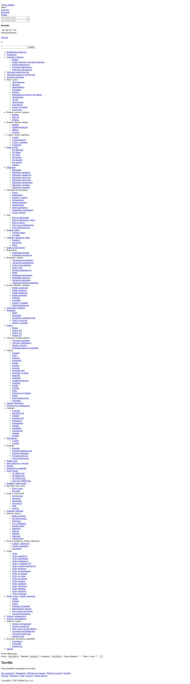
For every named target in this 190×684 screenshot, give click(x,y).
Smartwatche (18, 205)
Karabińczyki (18, 413)
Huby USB (17, 267)
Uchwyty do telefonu (21, 265)
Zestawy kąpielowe (20, 626)
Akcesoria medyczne (21, 634)
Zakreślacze (17, 105)
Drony (15, 192)
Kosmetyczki (18, 418)
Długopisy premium (21, 185)
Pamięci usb (12, 461)
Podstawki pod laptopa (22, 275)
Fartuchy (16, 358)
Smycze (15, 117)
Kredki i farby (18, 526)
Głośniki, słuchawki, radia (18, 237)
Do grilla (16, 155)
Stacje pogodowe (19, 207)
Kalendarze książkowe (17, 52)
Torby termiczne (19, 593)
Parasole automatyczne (22, 451)
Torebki (15, 425)
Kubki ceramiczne (20, 288)
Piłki (14, 506)
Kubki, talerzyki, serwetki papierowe (28, 62)
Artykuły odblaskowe (21, 343)
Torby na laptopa (19, 573)
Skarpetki (16, 400)
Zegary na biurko (19, 107)
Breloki (15, 115)
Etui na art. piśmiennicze (23, 225)
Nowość (4, 676)
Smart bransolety (19, 202)
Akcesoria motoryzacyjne (18, 72)
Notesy (10, 325)
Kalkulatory (17, 195)
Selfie (14, 273)
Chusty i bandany (20, 142)
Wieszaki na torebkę (21, 606)
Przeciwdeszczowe (20, 398)
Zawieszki (16, 548)
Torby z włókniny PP (21, 563)
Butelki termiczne (20, 127)
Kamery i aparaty (19, 197)
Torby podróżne (19, 583)
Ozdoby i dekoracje (20, 543)
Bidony (15, 130)
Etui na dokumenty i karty (23, 220)
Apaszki (15, 353)
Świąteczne (12, 54)
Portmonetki (17, 423)
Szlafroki (16, 383)
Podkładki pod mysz (21, 278)
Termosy (16, 132)
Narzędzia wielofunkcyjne (23, 318)
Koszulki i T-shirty (20, 373)
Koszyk (4, 37)
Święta (4, 15)
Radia (14, 245)
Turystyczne (17, 496)
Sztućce (15, 165)
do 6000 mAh (18, 476)
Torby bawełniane (20, 558)
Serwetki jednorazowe (22, 67)
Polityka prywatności (36, 673)
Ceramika (16, 300)
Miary (15, 313)
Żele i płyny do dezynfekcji (24, 629)
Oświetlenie (12, 438)
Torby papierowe (19, 556)
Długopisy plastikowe (21, 175)
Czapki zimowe (19, 140)
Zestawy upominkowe (16, 619)
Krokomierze (18, 200)
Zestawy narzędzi (20, 323)
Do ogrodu (17, 162)
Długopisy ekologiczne (22, 182)
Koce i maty (17, 488)
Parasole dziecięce (20, 456)
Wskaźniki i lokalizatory (23, 210)
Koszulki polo (18, 370)
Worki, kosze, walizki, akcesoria (21, 596)
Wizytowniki (18, 102)
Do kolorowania (19, 518)
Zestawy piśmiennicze (16, 616)
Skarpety (16, 375)
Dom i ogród (12, 147)
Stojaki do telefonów (21, 280)
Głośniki (16, 240)
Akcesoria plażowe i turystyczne (21, 74)
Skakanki (16, 536)
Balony (15, 59)
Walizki (15, 601)
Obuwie (15, 388)
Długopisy (11, 167)
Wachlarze (16, 428)
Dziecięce (16, 521)
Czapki (15, 137)
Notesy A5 (17, 333)
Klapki (15, 363)
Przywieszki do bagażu (22, 611)
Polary (15, 395)
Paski (14, 390)
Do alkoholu (17, 150)
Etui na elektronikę (20, 217)
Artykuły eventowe (15, 57)
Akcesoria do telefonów (22, 260)
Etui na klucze (18, 222)
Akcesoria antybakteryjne (23, 631)
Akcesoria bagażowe (21, 614)
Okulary (15, 415)
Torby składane (19, 588)
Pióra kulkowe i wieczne (17, 463)
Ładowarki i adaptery (16, 308)
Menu (3, 7)
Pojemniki (16, 644)
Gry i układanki (19, 523)
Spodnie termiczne (20, 380)
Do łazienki (17, 160)
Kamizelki (16, 360)
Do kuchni (17, 157)
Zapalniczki (17, 430)
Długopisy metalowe (21, 172)
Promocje (5, 12)
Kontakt (67, 673)
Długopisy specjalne (21, 187)
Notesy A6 (17, 330)
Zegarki (15, 433)
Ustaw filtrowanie (9, 653)
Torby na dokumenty (21, 571)
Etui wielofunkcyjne (21, 227)
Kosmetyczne (18, 636)
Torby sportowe (19, 591)
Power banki (12, 471)
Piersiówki (17, 420)
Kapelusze (16, 145)
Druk (22, 676)
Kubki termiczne (19, 295)
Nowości (5, 10)
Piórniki (15, 533)
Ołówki (15, 92)
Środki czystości (19, 345)
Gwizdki (16, 235)
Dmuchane (17, 501)
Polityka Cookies (54, 673)
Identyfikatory (18, 87)
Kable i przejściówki (16, 247)
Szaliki (15, 385)
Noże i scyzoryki (19, 320)
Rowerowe (17, 503)
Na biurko (16, 89)
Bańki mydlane (19, 516)
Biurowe (16, 84)
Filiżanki (16, 298)
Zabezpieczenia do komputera (25, 283)
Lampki (15, 443)
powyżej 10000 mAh (21, 481)
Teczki (15, 99)
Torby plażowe (18, 581)
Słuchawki (17, 242)
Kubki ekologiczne (20, 305)
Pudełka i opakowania (16, 483)
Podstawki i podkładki (16, 468)
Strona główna (40, 676)
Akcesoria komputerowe (23, 262)
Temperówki (17, 97)
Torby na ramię (19, 576)
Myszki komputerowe (21, 270)
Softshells (16, 378)
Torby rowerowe (19, 586)
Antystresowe (18, 82)
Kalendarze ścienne (20, 252)
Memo (15, 328)
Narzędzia (11, 310)
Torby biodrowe (19, 568)
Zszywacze (17, 110)
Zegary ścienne (19, 212)
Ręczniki (16, 491)
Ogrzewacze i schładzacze (18, 405)
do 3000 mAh (18, 473)
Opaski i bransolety (15, 403)
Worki (15, 598)
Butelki (15, 125)
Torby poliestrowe (20, 561)
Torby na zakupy (19, 578)
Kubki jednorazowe (21, 64)
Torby (15, 553)
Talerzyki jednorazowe (22, 69)
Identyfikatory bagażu (21, 609)
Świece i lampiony (20, 546)
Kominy (15, 365)
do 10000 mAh (19, 478)
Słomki (10, 649)
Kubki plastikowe (20, 293)
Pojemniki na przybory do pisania (27, 94)
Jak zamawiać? (7, 673)
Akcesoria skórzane (15, 77)
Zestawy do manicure (21, 624)
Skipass (15, 120)
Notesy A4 (17, 335)
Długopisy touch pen (21, 177)
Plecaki (10, 466)
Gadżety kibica (13, 230)
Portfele (15, 436)
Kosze (15, 604)
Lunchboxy (17, 641)
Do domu (16, 152)
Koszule (15, 368)
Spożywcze (17, 646)
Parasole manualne (20, 453)
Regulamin (20, 673)
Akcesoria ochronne (21, 340)
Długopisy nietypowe (21, 180)
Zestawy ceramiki (20, 303)
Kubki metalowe (19, 290)
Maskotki (16, 528)
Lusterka (16, 410)
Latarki (15, 441)
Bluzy (15, 355)
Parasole (16, 448)
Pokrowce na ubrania (21, 393)
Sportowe (16, 498)
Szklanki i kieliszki (15, 511)
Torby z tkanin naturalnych (24, 566)
